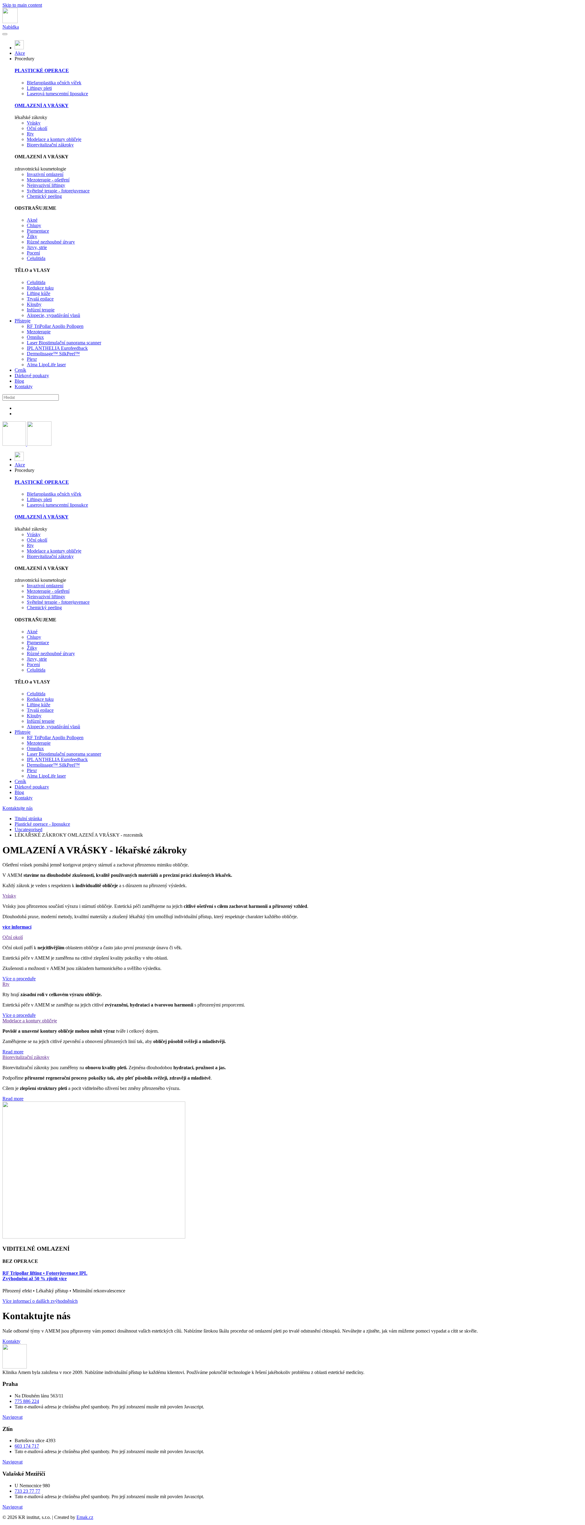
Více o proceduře (19, 978)
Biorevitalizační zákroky (50, 144)
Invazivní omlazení (45, 174)
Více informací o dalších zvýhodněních (40, 1301)
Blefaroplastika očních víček (54, 82)
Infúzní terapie (41, 309)
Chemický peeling (44, 196)
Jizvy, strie (37, 247)
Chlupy (34, 225)
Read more (12, 1051)
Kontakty (24, 386)
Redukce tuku (40, 287)
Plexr (32, 359)
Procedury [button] (24, 58)
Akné (32, 220)
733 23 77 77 (27, 1491)
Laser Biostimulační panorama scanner (64, 342)
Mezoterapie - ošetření (48, 179)
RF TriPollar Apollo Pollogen (55, 326)
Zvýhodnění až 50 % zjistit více (34, 1278)
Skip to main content (22, 5)
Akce (20, 53)
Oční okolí (37, 128)
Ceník (20, 370)
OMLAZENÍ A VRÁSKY (42, 105)
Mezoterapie (39, 331)
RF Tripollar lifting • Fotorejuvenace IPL (44, 1273)
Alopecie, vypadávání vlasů (53, 315)
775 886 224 (27, 1401)
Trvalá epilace (40, 298)
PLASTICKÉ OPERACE (42, 70)
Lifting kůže (38, 293)
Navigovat (12, 1417)
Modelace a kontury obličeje (54, 139)
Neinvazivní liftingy (46, 185)
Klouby (34, 304)
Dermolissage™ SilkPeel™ (53, 353)
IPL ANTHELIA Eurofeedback (57, 348)
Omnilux (35, 337)
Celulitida (36, 258)
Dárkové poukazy (32, 375)
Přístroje (22, 320)
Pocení (33, 252)
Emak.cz (84, 1517)
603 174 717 (27, 1446)
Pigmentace (38, 231)
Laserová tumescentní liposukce (57, 93)
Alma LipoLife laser (46, 364)
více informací (16, 926)
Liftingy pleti (39, 88)
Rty (30, 133)
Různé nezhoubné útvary (51, 241)
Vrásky (34, 122)
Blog (19, 381)
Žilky (32, 236)
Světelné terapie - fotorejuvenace (58, 190)
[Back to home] (10, 21)
